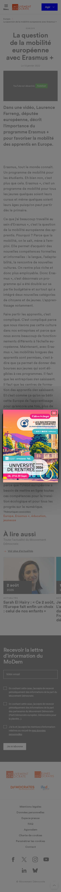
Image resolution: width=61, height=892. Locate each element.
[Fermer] (54, 413)
